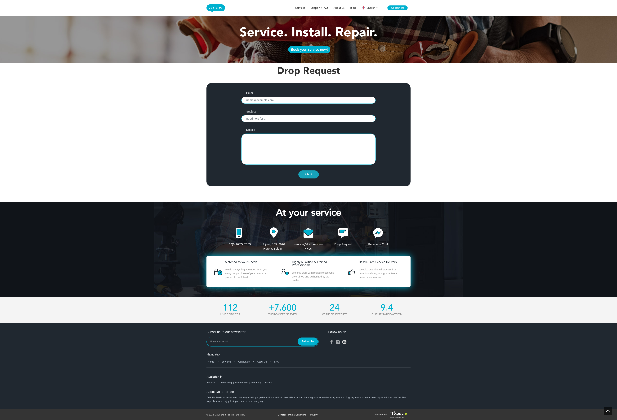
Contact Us (397, 8)
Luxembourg (226, 382)
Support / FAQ (319, 8)
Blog (353, 8)
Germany (257, 382)
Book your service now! (309, 49)
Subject (251, 111)
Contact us (244, 361)
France (268, 382)
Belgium (212, 382)
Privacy (313, 414)
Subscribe (308, 341)
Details (250, 129)
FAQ (276, 361)
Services (300, 8)
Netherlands (243, 382)
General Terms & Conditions (292, 414)
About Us (339, 8)
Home (211, 361)
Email (249, 93)
